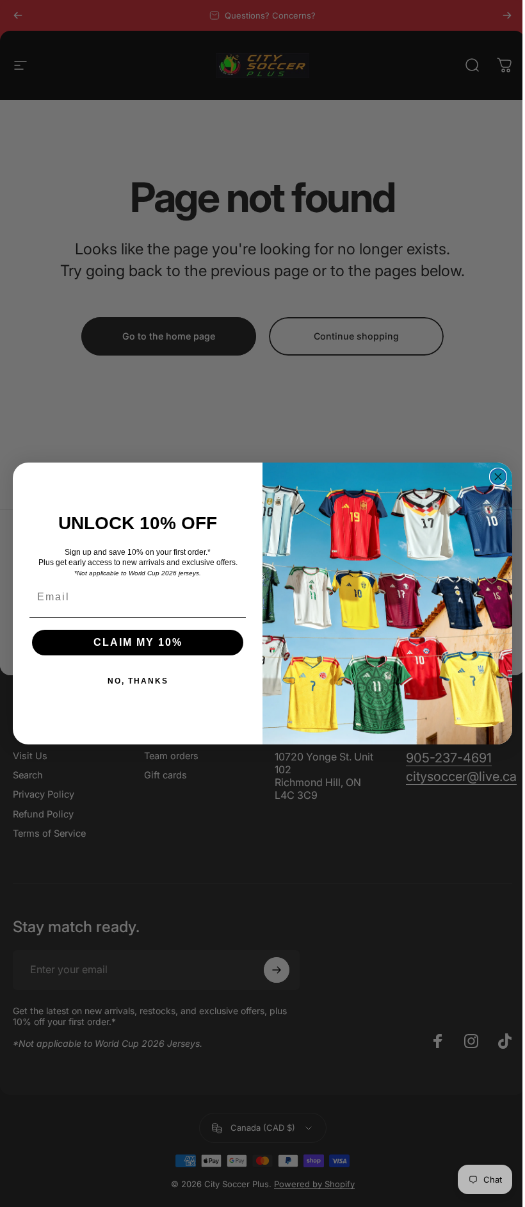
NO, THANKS (138, 681)
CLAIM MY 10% (137, 642)
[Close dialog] (498, 476)
